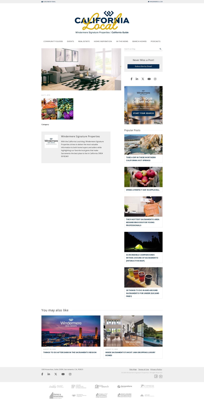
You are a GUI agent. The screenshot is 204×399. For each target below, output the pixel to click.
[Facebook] (131, 79)
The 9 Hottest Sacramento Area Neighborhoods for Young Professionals (142, 222)
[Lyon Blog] (102, 22)
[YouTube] (149, 79)
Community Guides (53, 41)
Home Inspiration (103, 41)
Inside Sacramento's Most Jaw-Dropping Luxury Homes (130, 353)
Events (70, 41)
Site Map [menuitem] (133, 369)
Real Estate (84, 41)
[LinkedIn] (137, 79)
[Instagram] (155, 79)
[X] (143, 79)
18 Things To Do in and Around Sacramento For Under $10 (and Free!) (142, 293)
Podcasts (155, 41)
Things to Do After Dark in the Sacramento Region (69, 352)
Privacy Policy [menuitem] (156, 369)
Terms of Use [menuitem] (143, 369)
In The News (122, 41)
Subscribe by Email (143, 66)
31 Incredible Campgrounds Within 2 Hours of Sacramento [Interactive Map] (142, 258)
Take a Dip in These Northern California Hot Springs (141, 158)
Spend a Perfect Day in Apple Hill (142, 190)
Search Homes (139, 41)
